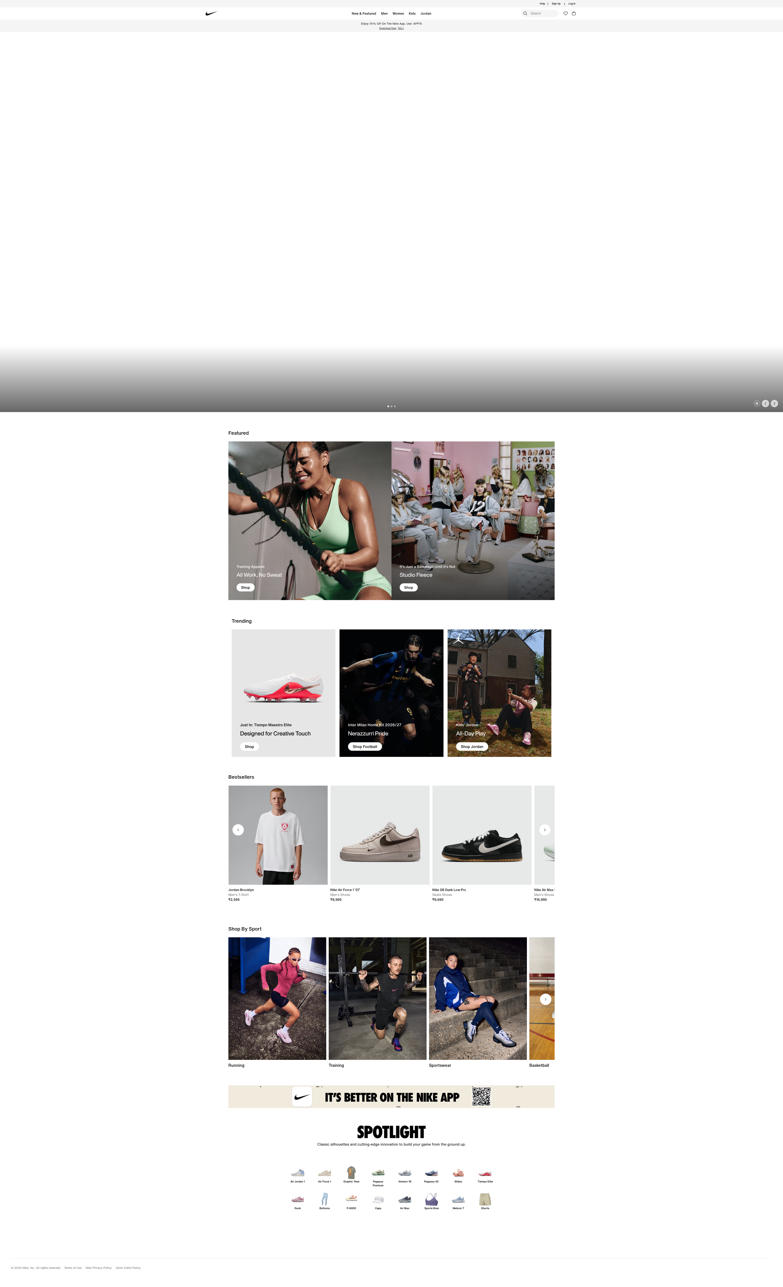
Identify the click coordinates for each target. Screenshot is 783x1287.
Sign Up (556, 3)
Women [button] (398, 13)
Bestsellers (241, 777)
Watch (397, 391)
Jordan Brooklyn (241, 889)
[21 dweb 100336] (310, 520)
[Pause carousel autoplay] (756, 403)
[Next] (774, 403)
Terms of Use (73, 1268)
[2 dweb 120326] (378, 998)
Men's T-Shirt (238, 894)
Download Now (387, 28)
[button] (574, 13)
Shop (379, 391)
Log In (571, 3)
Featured (238, 433)
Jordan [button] (425, 13)
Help (542, 3)
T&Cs (401, 28)
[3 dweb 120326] (499, 693)
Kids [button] (412, 13)
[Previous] (765, 403)
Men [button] (384, 13)
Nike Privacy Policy (99, 1268)
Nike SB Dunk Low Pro (449, 889)
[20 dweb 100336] (473, 520)
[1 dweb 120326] (283, 693)
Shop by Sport (244, 928)
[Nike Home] (212, 13)
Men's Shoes (340, 894)
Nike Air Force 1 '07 (345, 889)
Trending (242, 621)
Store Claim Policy (128, 1268)
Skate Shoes (442, 894)
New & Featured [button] (364, 13)
